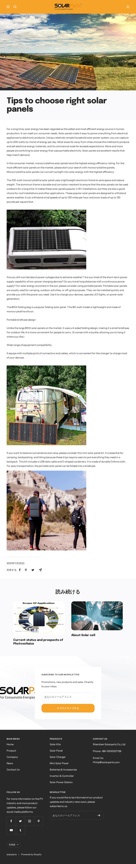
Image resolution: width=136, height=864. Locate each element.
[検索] (15, 6)
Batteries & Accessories (63, 769)
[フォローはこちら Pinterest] (38, 821)
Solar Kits (55, 744)
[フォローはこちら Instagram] (29, 821)
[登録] (99, 815)
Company (12, 757)
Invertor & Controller (62, 775)
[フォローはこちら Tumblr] (20, 830)
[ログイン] (127, 6)
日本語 (12, 844)
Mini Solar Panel (59, 763)
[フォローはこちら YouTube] (11, 830)
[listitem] (20, 569)
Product (11, 750)
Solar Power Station (61, 782)
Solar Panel (56, 750)
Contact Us (13, 769)
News (10, 763)
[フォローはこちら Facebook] (11, 821)
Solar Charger (58, 757)
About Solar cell (83, 635)
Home (10, 744)
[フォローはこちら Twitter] (20, 821)
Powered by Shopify (31, 854)
